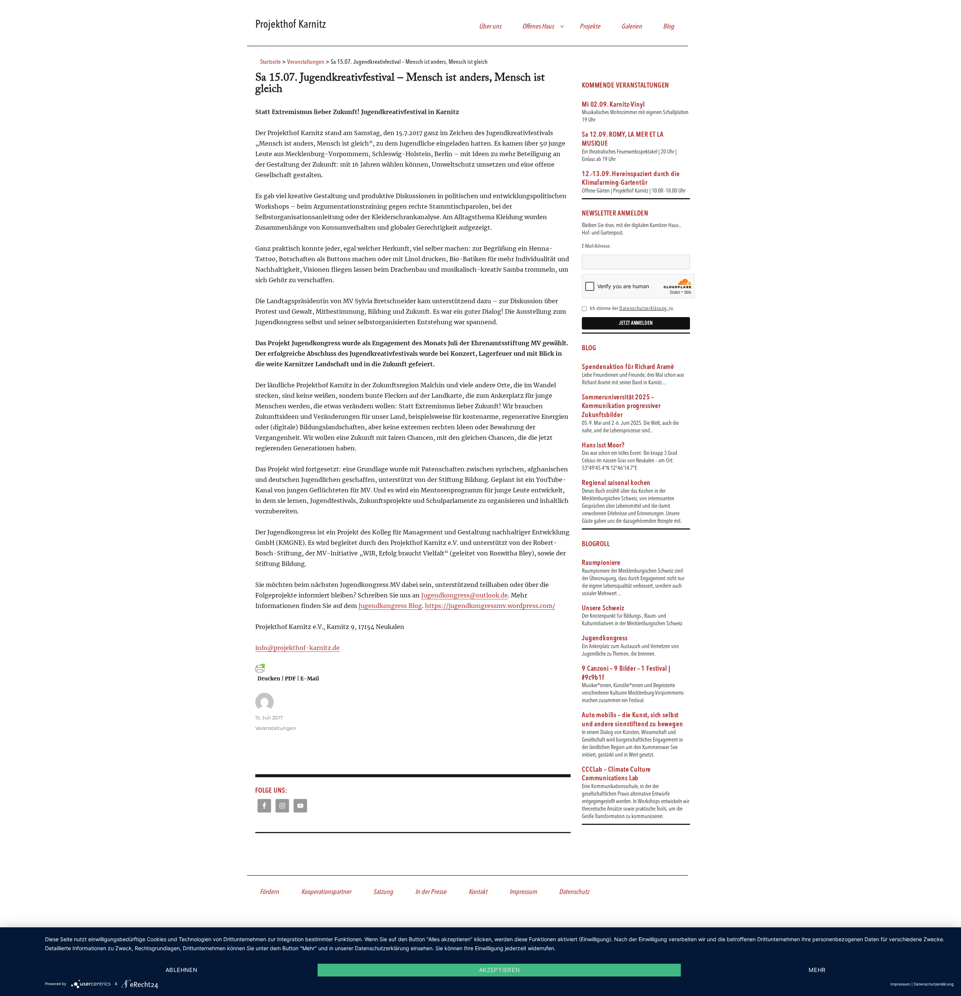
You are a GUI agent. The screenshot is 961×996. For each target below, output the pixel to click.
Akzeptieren (499, 969)
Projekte (590, 26)
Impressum (523, 892)
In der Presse (430, 892)
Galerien (631, 26)
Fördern (269, 892)
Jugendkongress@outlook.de (464, 595)
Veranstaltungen (275, 728)
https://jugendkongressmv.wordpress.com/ (490, 605)
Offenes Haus (538, 26)
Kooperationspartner (326, 892)
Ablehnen (181, 969)
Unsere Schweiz (603, 608)
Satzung (383, 892)
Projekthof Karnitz (290, 25)
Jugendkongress (605, 638)
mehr (817, 969)
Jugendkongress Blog (390, 605)
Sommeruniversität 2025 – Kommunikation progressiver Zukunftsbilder (621, 406)
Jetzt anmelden (636, 323)
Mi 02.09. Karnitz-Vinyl (613, 104)
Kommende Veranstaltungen (625, 85)
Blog (668, 26)
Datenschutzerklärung (644, 308)
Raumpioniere (601, 563)
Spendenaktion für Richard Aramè (628, 367)
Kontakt (477, 892)
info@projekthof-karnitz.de (297, 647)
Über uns (490, 26)
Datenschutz (574, 892)
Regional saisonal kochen (616, 483)
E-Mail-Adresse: (596, 246)
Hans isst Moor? (603, 445)
